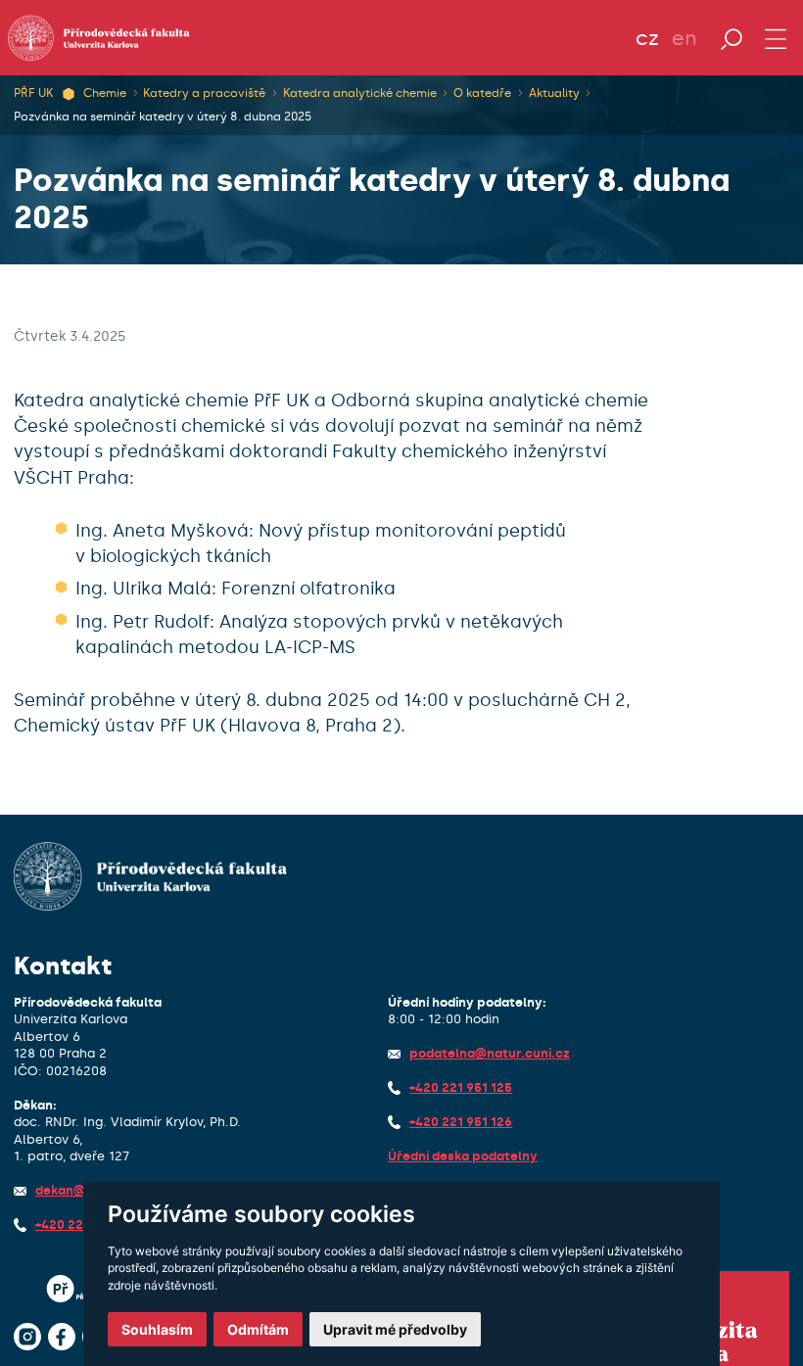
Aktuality (554, 93)
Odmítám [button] (258, 1329)
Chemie (104, 93)
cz (647, 38)
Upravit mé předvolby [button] (395, 1329)
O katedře (482, 93)
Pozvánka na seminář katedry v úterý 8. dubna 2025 (162, 116)
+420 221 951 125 (460, 1087)
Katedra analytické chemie (360, 93)
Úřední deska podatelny (463, 1156)
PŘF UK (33, 93)
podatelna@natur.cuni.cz (489, 1053)
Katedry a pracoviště (204, 93)
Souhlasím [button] (157, 1329)
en (684, 38)
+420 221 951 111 (84, 1224)
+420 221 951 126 (460, 1121)
